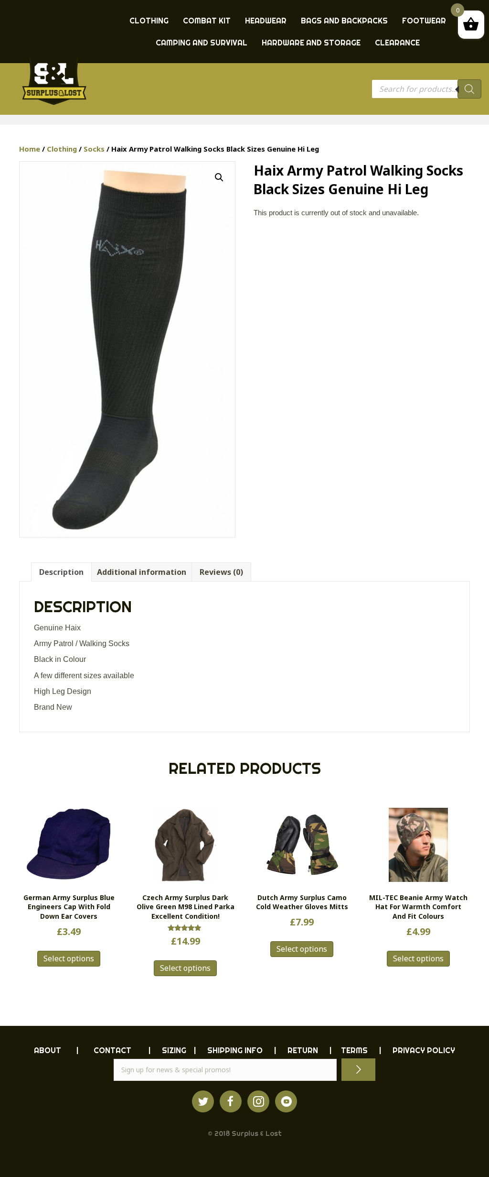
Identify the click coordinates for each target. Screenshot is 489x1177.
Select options (68, 958)
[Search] (469, 89)
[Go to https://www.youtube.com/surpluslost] (286, 1101)
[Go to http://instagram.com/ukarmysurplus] (258, 1101)
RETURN (302, 1050)
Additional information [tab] (141, 572)
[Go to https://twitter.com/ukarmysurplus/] (203, 1101)
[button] (219, 177)
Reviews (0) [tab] (221, 572)
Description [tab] (61, 572)
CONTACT (112, 1050)
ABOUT (47, 1050)
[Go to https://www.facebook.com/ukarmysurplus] (231, 1101)
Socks (94, 149)
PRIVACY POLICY (424, 1050)
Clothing (62, 149)
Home (29, 149)
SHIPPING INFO (235, 1050)
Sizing (174, 1050)
